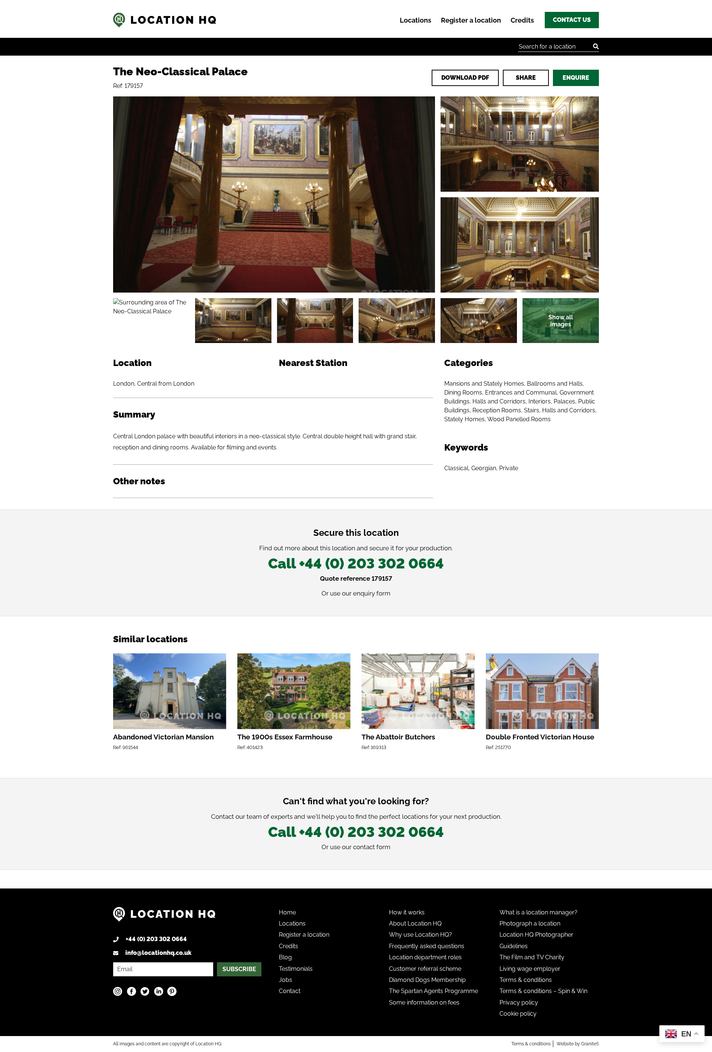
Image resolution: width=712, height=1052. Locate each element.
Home (287, 912)
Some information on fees (424, 1002)
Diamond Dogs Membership (427, 979)
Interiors (539, 401)
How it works (407, 912)
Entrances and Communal (521, 392)
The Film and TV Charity (532, 957)
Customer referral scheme (425, 968)
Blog (285, 957)
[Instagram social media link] (117, 991)
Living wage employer (530, 968)
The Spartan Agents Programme (433, 991)
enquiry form (371, 593)
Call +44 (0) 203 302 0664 (356, 563)
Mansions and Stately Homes (484, 383)
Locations (415, 20)
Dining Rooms (463, 392)
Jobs (285, 979)
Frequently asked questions (426, 946)
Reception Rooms (496, 410)
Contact (289, 991)
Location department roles (425, 957)
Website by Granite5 (578, 1043)
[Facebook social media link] (131, 991)
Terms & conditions (526, 979)
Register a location (471, 20)
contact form (371, 847)
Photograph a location (530, 923)
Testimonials (296, 968)
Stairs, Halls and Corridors (559, 410)
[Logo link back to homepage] (164, 916)
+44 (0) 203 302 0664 (156, 939)
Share (526, 77)
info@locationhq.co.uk (158, 952)
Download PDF (465, 77)
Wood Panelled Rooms (519, 419)
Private (508, 468)
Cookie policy (518, 1013)
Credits (522, 20)
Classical (456, 468)
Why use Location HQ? (420, 934)
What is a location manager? (538, 912)
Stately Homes (464, 419)
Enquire (576, 77)
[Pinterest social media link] (172, 991)
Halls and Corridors (498, 401)
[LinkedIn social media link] (158, 991)
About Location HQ (415, 923)
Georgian (483, 468)
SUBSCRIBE (239, 969)
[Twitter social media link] (144, 991)
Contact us (572, 19)
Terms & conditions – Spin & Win (543, 991)
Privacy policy (519, 1002)
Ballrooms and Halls (555, 383)
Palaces (564, 401)
